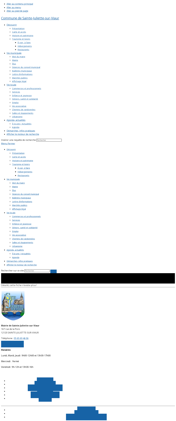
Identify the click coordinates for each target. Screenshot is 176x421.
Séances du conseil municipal (25, 194)
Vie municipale (13, 179)
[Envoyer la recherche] (53, 271)
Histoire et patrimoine (22, 160)
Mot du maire (18, 182)
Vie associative (19, 235)
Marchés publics (19, 205)
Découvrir (11, 149)
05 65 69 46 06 (21, 338)
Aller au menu (14, 7)
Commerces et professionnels (26, 216)
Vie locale (11, 212)
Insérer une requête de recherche (18, 139)
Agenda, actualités (15, 249)
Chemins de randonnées (23, 238)
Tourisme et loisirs (21, 164)
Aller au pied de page (17, 10)
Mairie (15, 186)
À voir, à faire (24, 168)
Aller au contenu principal (20, 3)
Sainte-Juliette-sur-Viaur (30, 18)
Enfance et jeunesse (21, 223)
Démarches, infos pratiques (20, 261)
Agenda (15, 257)
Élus (14, 190)
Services (16, 220)
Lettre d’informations (22, 201)
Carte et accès (19, 156)
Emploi (15, 231)
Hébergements (25, 171)
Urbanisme (17, 246)
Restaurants (23, 175)
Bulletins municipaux (21, 197)
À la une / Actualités (21, 253)
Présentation (18, 153)
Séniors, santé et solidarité (25, 227)
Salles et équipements (22, 242)
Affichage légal (19, 209)
